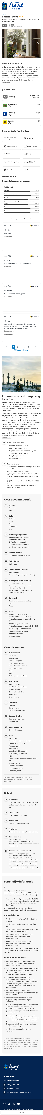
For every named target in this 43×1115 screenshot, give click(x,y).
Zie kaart (21, 1112)
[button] (5, 44)
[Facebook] (4, 1103)
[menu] (40, 5)
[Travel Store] (11, 1067)
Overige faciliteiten (9, 176)
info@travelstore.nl (13, 1088)
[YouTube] (18, 1103)
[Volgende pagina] (32, 347)
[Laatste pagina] (36, 347)
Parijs (4, 14)
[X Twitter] (9, 1103)
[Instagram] (14, 1103)
